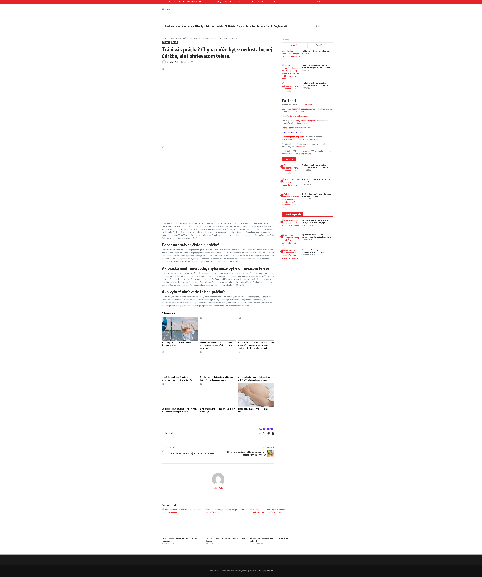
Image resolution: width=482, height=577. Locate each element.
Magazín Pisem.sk (168, 2)
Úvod (167, 26)
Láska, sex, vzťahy (213, 26)
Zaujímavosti (280, 26)
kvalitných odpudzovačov (302, 109)
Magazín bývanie (209, 2)
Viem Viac (261, 2)
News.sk (242, 2)
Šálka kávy (252, 2)
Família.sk (234, 2)
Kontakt (182, 2)
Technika (250, 26)
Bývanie (166, 42)
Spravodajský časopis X (265, 571)
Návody (199, 26)
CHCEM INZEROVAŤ (194, 2)
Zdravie (261, 26)
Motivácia (230, 26)
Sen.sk (269, 2)
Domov (164, 38)
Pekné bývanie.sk (280, 2)
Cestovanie (188, 26)
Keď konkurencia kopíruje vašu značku (316, 51)
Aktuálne (176, 26)
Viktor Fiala (174, 62)
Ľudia (239, 26)
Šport (269, 26)
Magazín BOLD (222, 2)
